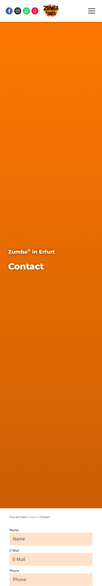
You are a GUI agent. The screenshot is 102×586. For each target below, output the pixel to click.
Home (32, 517)
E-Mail (14, 550)
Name (14, 530)
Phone (14, 570)
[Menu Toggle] (91, 10)
